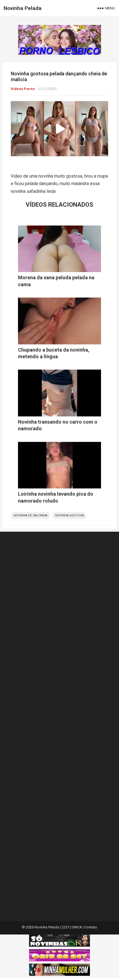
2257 (65, 927)
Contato (90, 927)
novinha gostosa (69, 515)
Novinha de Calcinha (30, 515)
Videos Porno (23, 89)
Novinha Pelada (23, 8)
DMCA (77, 927)
